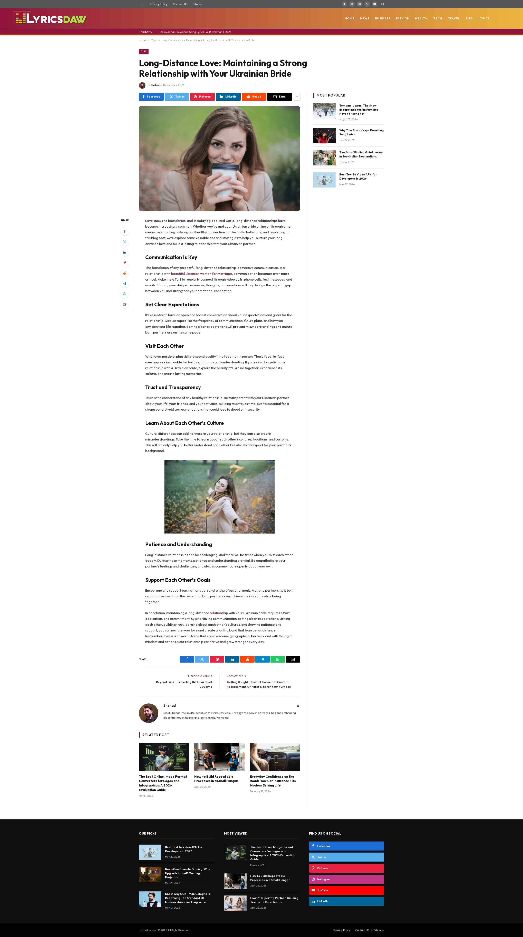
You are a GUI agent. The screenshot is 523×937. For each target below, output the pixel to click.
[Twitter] (125, 242)
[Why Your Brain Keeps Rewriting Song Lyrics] (324, 135)
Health (421, 18)
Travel (454, 18)
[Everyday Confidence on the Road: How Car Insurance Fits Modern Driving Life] (275, 757)
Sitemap (198, 4)
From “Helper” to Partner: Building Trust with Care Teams (274, 900)
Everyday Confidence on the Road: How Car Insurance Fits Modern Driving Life (273, 781)
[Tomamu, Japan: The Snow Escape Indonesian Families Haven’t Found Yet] (324, 111)
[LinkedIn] (125, 252)
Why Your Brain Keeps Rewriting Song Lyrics (361, 132)
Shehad (155, 85)
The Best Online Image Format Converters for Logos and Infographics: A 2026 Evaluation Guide (163, 783)
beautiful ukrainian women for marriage (201, 273)
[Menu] (141, 4)
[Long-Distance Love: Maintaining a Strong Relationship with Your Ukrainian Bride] (219, 158)
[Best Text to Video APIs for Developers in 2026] (324, 180)
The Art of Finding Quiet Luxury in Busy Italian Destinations (361, 154)
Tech (437, 18)
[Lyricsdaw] (49, 18)
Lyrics (483, 18)
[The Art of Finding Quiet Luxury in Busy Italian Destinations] (324, 157)
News (364, 18)
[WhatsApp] (125, 294)
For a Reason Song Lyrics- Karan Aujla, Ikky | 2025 (192, 32)
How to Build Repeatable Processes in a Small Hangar (216, 778)
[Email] (125, 304)
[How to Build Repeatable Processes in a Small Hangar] (219, 757)
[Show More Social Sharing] (297, 97)
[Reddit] (125, 273)
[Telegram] (125, 283)
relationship (219, 613)
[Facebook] (125, 231)
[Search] (382, 4)
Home (349, 18)
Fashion (403, 18)
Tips (469, 18)
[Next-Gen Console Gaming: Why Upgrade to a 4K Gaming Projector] (150, 874)
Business (382, 18)
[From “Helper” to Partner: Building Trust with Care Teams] (235, 903)
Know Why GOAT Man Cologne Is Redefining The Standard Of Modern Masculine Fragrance (187, 898)
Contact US (180, 4)
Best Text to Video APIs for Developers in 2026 (358, 176)
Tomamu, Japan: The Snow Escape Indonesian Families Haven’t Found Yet (358, 110)
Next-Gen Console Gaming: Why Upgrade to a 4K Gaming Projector (187, 873)
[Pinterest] (125, 262)
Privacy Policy (159, 4)
